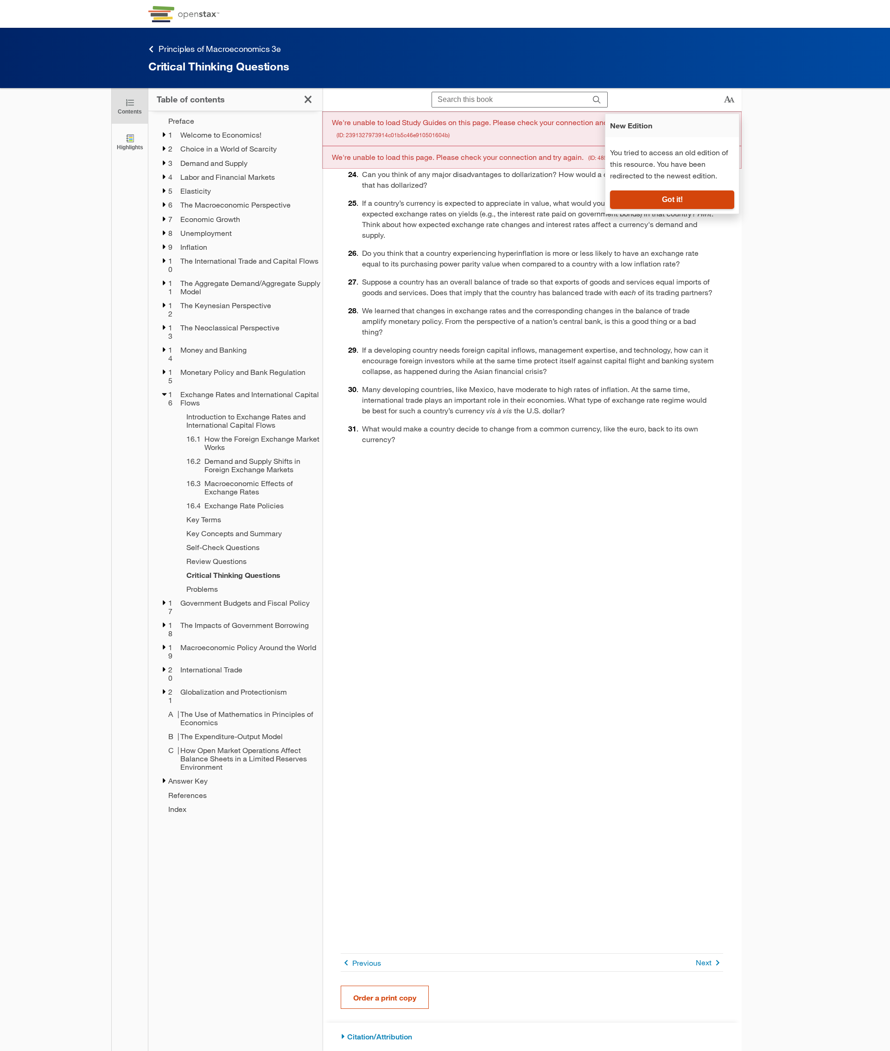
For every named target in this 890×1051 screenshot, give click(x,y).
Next (704, 962)
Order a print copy (384, 997)
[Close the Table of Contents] (308, 99)
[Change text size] (729, 99)
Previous (366, 962)
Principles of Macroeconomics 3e (220, 49)
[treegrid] (235, 465)
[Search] (596, 100)
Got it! (672, 199)
